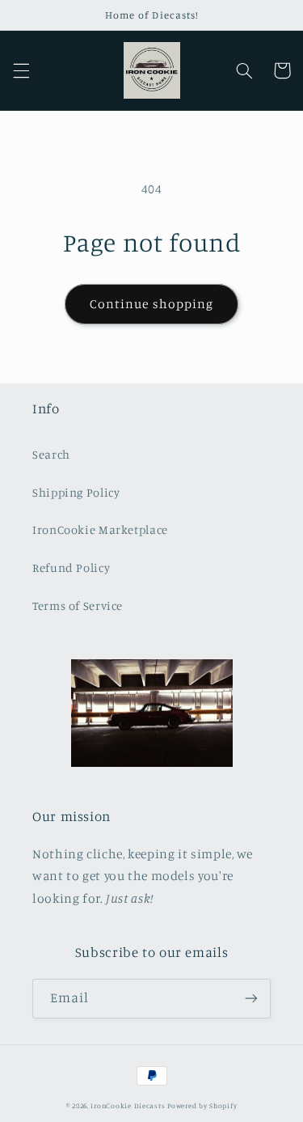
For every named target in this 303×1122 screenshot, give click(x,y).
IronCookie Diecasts (127, 1105)
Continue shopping (151, 303)
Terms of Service (77, 605)
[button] (21, 70)
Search (51, 454)
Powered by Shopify (202, 1105)
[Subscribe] (251, 998)
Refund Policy (71, 567)
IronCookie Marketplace (100, 529)
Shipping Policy (76, 492)
